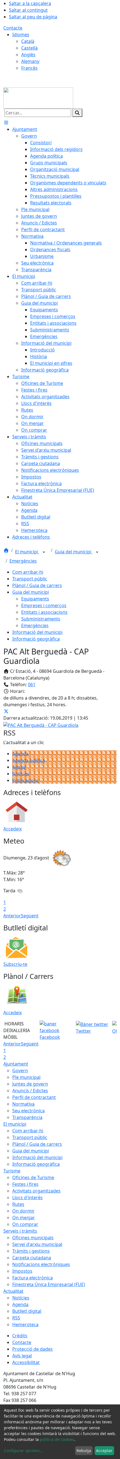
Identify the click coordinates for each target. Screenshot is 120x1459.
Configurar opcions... (23, 1450)
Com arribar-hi (27, 572)
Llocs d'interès (27, 1197)
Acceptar (104, 1450)
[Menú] (6, 122)
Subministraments (40, 619)
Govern (20, 1070)
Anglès (28, 55)
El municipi (27, 552)
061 (31, 684)
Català (27, 41)
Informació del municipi (37, 632)
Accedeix (12, 829)
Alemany (30, 61)
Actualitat (13, 1291)
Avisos (19, 767)
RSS (16, 1318)
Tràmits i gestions (31, 1251)
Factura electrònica (32, 1278)
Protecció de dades (32, 1349)
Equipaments (35, 599)
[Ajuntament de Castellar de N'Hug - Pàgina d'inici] (38, 97)
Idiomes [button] (20, 34)
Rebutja (83, 1450)
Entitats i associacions (44, 612)
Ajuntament (15, 1064)
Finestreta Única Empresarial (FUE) (48, 1284)
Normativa (23, 1104)
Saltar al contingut (28, 10)
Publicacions (25, 780)
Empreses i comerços (43, 605)
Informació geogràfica (36, 639)
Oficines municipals (33, 1238)
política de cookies (57, 1439)
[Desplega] (44, 552)
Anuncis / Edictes (30, 1090)
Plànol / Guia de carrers (37, 585)
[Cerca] (77, 113)
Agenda (20, 754)
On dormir (23, 1211)
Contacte (12, 28)
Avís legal (22, 1356)
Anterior (12, 916)
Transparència (27, 1117)
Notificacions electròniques (41, 1264)
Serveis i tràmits (20, 1231)
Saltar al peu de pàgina (33, 17)
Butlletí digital (26, 1311)
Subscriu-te (15, 964)
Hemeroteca (25, 1324)
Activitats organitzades (36, 1191)
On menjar (23, 1217)
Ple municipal (26, 1077)
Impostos (22, 1271)
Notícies (20, 774)
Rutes (18, 1204)
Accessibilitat (26, 1362)
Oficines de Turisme (33, 1177)
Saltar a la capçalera (30, 3)
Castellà (29, 48)
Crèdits (19, 1336)
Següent (30, 916)
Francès (29, 68)
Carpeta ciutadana (31, 1258)
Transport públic (29, 579)
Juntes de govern (30, 1084)
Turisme (11, 1171)
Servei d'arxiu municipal (37, 1244)
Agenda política (28, 760)
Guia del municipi (73, 552)
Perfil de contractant (34, 1097)
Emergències (23, 561)
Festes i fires (25, 1184)
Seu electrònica (28, 1111)
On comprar (25, 1224)
